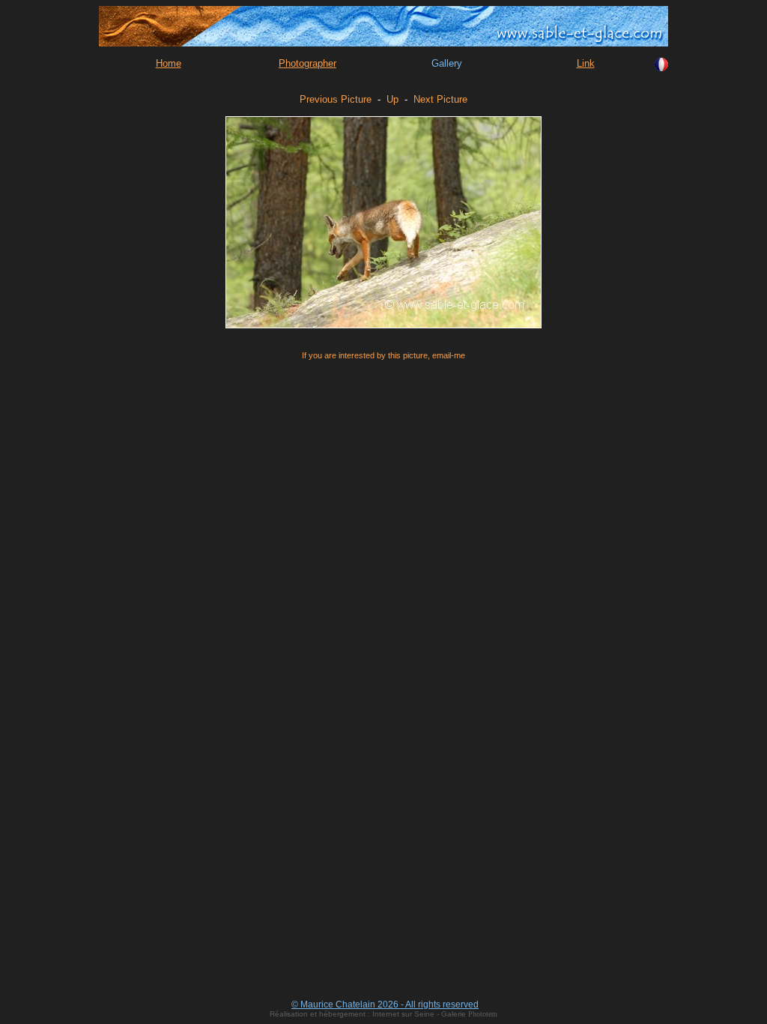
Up (392, 99)
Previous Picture (336, 99)
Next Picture (440, 99)
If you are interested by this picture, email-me (383, 355)
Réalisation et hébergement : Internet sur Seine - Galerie (369, 1014)
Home (168, 63)
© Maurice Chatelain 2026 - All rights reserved (385, 1004)
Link (586, 63)
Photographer (307, 63)
